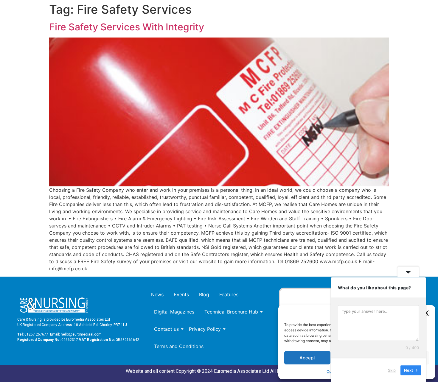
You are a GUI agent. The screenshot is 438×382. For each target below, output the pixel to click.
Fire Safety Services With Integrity (126, 27)
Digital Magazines (174, 312)
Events (181, 294)
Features (228, 294)
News (157, 294)
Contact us (166, 329)
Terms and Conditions (179, 346)
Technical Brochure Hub (231, 312)
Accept (307, 358)
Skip (392, 369)
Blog (204, 294)
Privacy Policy (205, 329)
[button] (426, 313)
